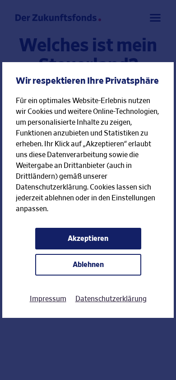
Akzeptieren (88, 238)
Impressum (48, 299)
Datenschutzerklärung (111, 299)
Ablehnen (88, 264)
